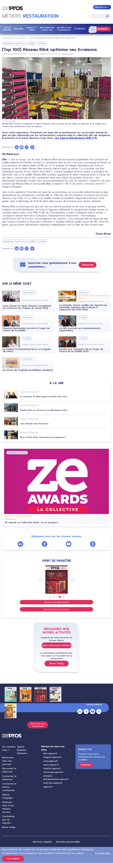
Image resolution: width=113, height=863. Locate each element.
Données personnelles (68, 841)
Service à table (31, 29)
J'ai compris (13, 858)
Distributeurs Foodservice (64, 29)
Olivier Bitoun (67, 54)
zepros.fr (48, 786)
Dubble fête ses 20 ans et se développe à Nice (44, 410)
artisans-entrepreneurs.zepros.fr (56, 777)
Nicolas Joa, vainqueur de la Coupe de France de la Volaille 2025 (81, 350)
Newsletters (102, 7)
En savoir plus (102, 853)
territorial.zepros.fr (53, 772)
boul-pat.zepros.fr (52, 783)
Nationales (27, 317)
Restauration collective (47, 29)
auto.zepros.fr (50, 761)
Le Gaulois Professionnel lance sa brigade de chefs (27, 350)
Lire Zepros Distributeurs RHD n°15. (76, 138)
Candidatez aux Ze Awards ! (8, 820)
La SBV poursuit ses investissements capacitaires (79, 329)
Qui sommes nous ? (8, 748)
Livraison (42, 43)
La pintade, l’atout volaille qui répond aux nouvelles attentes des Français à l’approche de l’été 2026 (83, 307)
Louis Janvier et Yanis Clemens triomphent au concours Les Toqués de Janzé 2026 (27, 307)
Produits (83, 317)
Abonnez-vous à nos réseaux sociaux (8, 807)
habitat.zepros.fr (52, 768)
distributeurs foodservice (14, 38)
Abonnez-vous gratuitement (56, 602)
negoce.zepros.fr (52, 757)
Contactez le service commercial (9, 787)
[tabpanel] (56, 579)
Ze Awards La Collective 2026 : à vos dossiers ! (31, 522)
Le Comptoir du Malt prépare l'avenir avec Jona (43, 396)
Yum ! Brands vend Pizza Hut (34, 423)
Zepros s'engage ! (8, 796)
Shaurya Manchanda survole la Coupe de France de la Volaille (26, 329)
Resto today (8, 827)
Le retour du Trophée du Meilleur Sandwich (28, 370)
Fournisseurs (81, 28)
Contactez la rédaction (9, 778)
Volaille (32, 43)
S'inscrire (87, 265)
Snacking (18, 28)
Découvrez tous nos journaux (56, 609)
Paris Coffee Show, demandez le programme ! (42, 437)
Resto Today (56, 663)
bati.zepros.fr (50, 753)
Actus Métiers (7, 29)
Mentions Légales (42, 841)
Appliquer (107, 16)
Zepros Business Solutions (56, 645)
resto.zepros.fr (51, 764)
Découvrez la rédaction (9, 770)
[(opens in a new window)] (32, 147)
